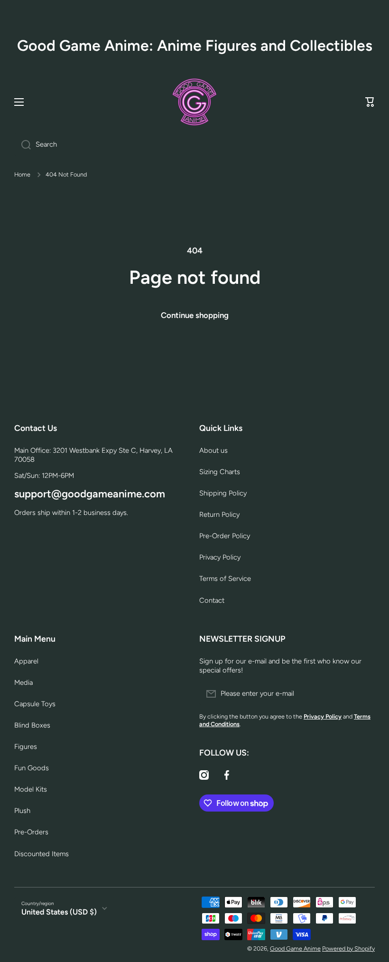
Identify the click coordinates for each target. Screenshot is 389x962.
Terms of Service (225, 578)
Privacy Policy (220, 557)
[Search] (22, 145)
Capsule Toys (35, 704)
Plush (22, 810)
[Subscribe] (363, 694)
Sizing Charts (219, 471)
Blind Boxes (32, 725)
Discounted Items (41, 854)
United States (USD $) (59, 911)
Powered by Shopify (348, 948)
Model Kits (30, 789)
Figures (25, 746)
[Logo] (194, 102)
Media (23, 682)
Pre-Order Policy (224, 536)
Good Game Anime (295, 948)
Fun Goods (31, 768)
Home (22, 174)
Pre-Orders (31, 832)
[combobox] (194, 145)
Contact (211, 600)
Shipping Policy (223, 493)
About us (213, 450)
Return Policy (219, 514)
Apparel (26, 661)
